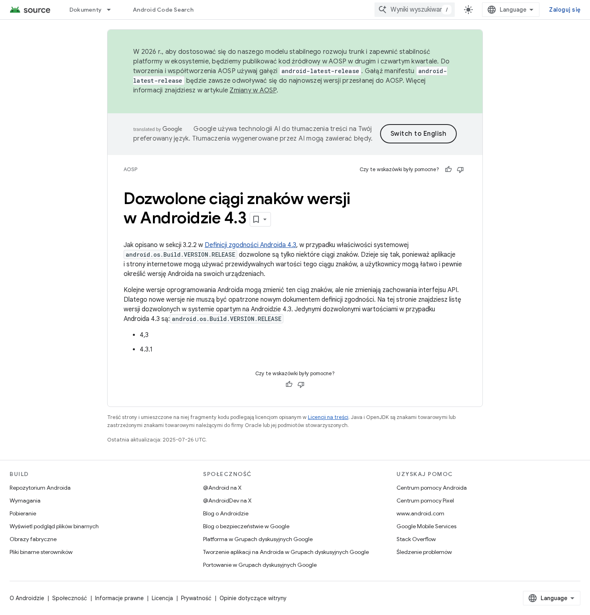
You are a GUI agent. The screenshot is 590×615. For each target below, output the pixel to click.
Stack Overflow (416, 539)
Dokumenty (85, 9)
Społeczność (69, 598)
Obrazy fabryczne (33, 539)
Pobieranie (23, 513)
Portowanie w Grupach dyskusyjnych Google (260, 564)
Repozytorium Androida (40, 487)
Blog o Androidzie (225, 513)
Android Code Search (163, 9)
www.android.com (420, 513)
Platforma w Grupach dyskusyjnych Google (258, 539)
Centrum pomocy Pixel (425, 500)
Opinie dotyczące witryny (253, 598)
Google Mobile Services (426, 526)
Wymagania (25, 500)
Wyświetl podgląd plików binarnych (54, 526)
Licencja (162, 598)
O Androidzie (27, 598)
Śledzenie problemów (424, 552)
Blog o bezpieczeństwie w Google (246, 526)
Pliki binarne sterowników (41, 552)
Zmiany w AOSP (253, 90)
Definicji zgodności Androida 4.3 (250, 245)
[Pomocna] (448, 169)
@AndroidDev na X (227, 500)
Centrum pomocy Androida (432, 487)
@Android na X (222, 487)
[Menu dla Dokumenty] (112, 9)
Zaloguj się (564, 9)
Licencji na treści (328, 417)
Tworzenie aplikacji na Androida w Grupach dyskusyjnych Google (286, 552)
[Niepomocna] (460, 169)
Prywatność (196, 598)
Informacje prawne (119, 598)
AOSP (130, 169)
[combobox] (414, 9)
